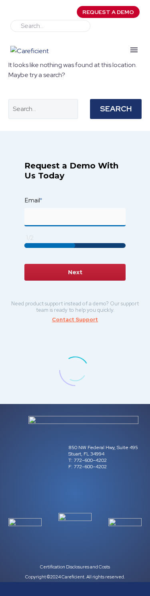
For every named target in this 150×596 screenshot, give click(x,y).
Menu (134, 50)
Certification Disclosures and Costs (75, 567)
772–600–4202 (89, 460)
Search (116, 109)
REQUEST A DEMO (108, 12)
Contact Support (75, 319)
